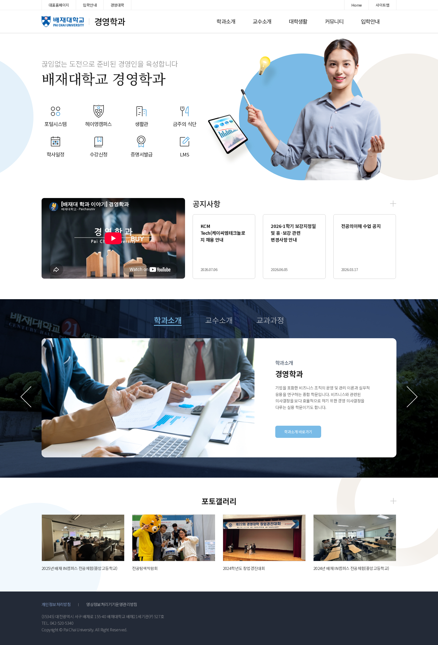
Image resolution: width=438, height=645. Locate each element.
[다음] (412, 397)
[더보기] (393, 204)
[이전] (26, 397)
